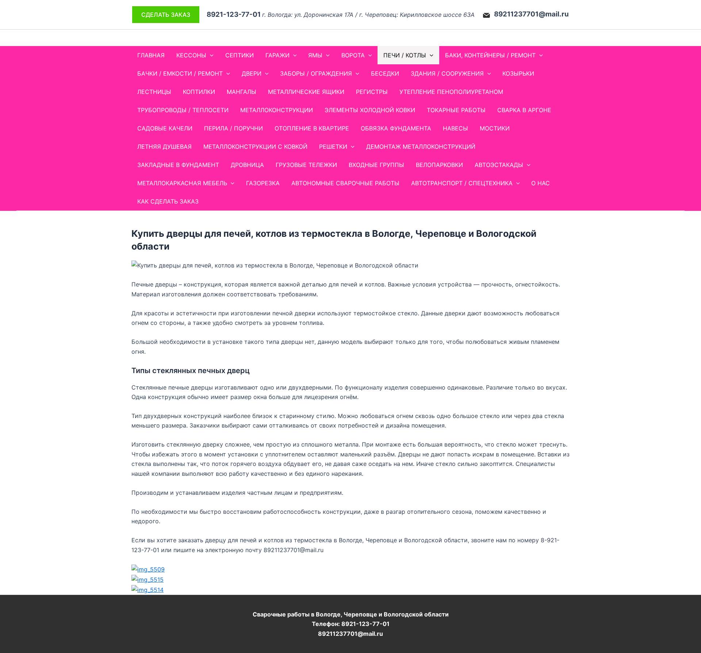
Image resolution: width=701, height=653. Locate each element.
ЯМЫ (315, 55)
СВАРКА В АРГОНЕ (524, 110)
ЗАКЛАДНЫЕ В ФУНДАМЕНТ (178, 164)
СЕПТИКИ (239, 55)
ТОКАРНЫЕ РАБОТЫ (456, 110)
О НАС (540, 183)
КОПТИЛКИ (199, 91)
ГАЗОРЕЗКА (263, 183)
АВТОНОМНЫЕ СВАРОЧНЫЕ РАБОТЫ (345, 183)
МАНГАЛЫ (241, 91)
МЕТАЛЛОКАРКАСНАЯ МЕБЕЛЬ (182, 183)
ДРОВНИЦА (247, 164)
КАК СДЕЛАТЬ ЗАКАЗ (168, 201)
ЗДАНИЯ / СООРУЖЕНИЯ (447, 73)
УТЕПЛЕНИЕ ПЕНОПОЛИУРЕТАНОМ (451, 91)
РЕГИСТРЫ (372, 91)
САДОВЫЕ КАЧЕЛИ (164, 128)
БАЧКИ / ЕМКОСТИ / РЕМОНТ (180, 73)
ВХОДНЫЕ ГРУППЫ (376, 164)
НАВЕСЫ (455, 128)
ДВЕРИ (251, 73)
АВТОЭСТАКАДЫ (499, 164)
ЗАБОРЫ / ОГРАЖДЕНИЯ (316, 73)
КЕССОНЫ (191, 55)
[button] (165, 14)
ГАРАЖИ (277, 55)
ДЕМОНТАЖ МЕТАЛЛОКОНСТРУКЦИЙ (420, 146)
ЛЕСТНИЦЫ (154, 91)
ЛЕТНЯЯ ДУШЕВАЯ (164, 146)
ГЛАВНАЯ (151, 55)
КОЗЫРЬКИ (518, 73)
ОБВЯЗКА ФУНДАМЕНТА (396, 128)
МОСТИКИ (495, 128)
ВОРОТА (353, 55)
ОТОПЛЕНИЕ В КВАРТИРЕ (312, 128)
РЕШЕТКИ (333, 146)
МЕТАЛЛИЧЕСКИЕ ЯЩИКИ (306, 91)
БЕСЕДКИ (385, 73)
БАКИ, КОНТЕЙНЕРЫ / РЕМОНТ (490, 55)
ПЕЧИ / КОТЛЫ (404, 55)
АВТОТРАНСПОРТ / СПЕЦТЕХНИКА (462, 183)
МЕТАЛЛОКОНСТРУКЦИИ (276, 110)
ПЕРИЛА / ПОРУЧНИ (233, 128)
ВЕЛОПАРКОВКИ (439, 164)
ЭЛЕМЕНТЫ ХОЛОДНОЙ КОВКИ (370, 110)
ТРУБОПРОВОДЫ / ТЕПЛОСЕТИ (183, 110)
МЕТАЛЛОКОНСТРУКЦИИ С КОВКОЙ (255, 146)
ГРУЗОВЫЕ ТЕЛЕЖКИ (306, 164)
